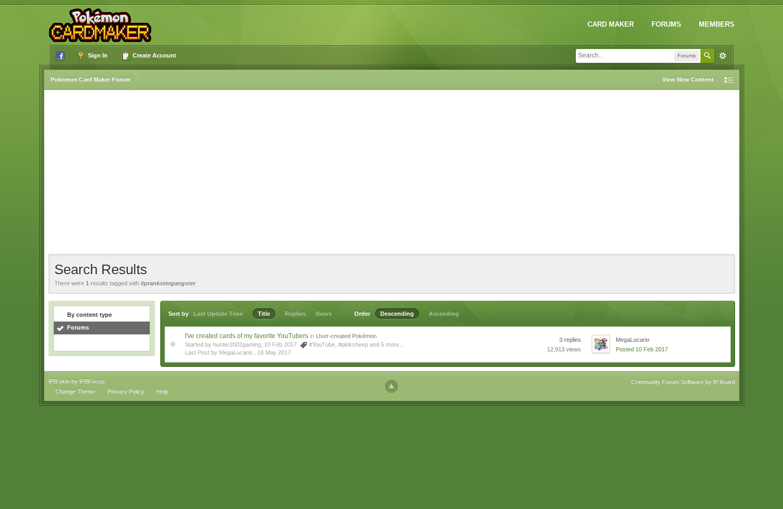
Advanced (723, 56)
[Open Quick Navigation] (728, 79)
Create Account (153, 55)
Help (162, 391)
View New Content (688, 79)
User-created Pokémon (346, 336)
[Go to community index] (102, 21)
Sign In (97, 55)
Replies (295, 313)
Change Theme (75, 391)
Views (323, 313)
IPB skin (59, 381)
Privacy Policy (126, 391)
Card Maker (611, 24)
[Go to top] (391, 386)
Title (264, 313)
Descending (397, 313)
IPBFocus (92, 381)
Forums (666, 24)
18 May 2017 (274, 352)
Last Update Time (218, 313)
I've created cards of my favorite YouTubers (246, 336)
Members (717, 24)
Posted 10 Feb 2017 (642, 349)
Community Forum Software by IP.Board (683, 382)
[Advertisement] (391, 174)
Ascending (444, 313)
